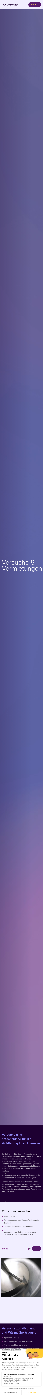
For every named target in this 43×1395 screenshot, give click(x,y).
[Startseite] (10, 4)
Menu (33, 5)
